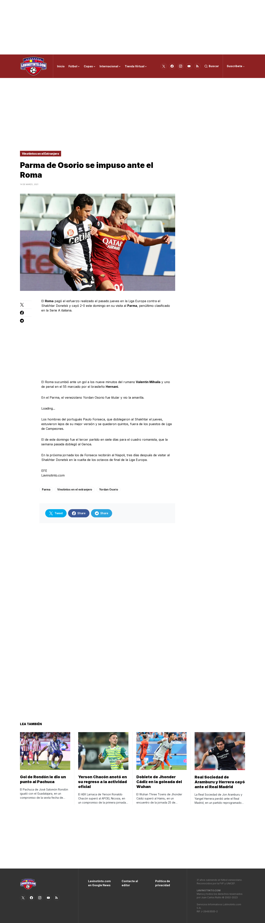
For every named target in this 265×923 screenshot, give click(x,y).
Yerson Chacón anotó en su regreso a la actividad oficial (102, 782)
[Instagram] (181, 66)
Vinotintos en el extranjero (74, 489)
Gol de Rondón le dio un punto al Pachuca (43, 779)
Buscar (214, 66)
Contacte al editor (130, 883)
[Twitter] (164, 66)
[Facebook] (172, 66)
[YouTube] (189, 66)
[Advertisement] (132, 27)
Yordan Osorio (108, 489)
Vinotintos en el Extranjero (40, 153)
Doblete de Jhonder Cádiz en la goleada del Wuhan (159, 782)
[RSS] (197, 66)
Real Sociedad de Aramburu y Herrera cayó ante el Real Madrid (220, 782)
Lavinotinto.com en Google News (99, 883)
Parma (46, 489)
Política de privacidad (162, 883)
